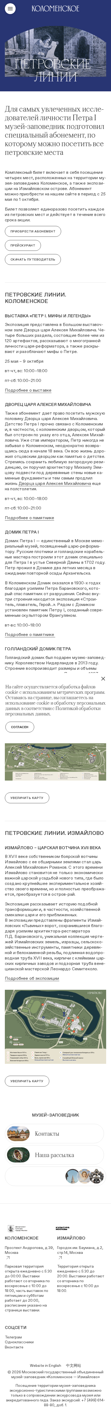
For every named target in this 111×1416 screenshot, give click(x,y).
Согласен (20, 727)
